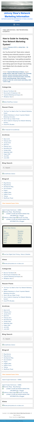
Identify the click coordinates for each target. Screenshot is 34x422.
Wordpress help (8, 97)
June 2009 (6, 158)
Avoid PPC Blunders (9, 124)
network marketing (13, 75)
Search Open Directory (10, 228)
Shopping (20, 239)
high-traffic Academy (17, 73)
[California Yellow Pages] (9, 217)
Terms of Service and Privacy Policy (11, 421)
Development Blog (8, 186)
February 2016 (7, 141)
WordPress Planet (8, 198)
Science (20, 237)
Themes (6, 196)
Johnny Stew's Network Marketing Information (17, 14)
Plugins (6, 190)
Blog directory (7, 183)
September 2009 (8, 152)
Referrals (11, 80)
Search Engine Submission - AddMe (11, 210)
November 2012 (8, 148)
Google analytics (7, 73)
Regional (20, 235)
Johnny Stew (21, 47)
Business (6, 233)
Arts (5, 231)
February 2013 (7, 146)
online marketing (21, 78)
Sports (19, 242)
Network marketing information (16, 76)
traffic (29, 80)
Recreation (20, 231)
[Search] (3, 167)
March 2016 (7, 139)
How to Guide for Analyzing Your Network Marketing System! (15, 41)
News (5, 242)
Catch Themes (21, 417)
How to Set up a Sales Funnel (11, 119)
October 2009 (7, 150)
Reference (20, 233)
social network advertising (21, 80)
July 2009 (6, 156)
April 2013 (6, 144)
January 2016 (7, 143)
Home (5, 241)
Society (20, 241)
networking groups (11, 78)
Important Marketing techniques (16, 72)
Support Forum (7, 194)
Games (6, 237)
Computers (6, 235)
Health (5, 239)
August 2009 (7, 154)
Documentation (8, 188)
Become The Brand (9, 91)
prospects (5, 80)
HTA (24, 73)
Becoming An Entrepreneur (11, 93)
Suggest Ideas (7, 192)
